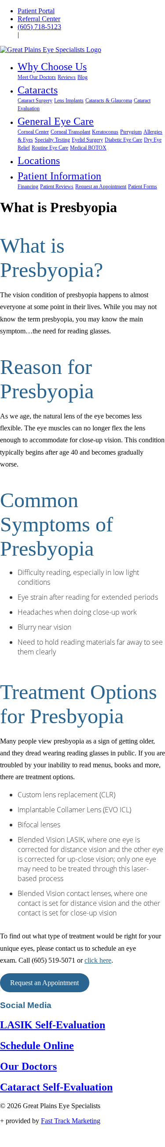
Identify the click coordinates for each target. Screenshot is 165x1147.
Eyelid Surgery (87, 140)
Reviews (67, 77)
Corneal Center (33, 132)
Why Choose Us (52, 66)
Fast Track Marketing (70, 1121)
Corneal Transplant (70, 132)
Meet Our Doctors (37, 77)
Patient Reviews (56, 186)
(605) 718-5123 (39, 26)
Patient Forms (142, 186)
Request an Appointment (100, 186)
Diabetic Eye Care (123, 140)
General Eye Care (56, 121)
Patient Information (59, 176)
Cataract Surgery (35, 100)
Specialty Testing (52, 140)
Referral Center (39, 18)
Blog (82, 77)
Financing (28, 186)
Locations (39, 160)
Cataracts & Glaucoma (108, 100)
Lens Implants (69, 100)
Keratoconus (105, 132)
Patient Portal (36, 11)
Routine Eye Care (50, 148)
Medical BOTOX (88, 148)
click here (97, 960)
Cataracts (38, 90)
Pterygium (131, 132)
